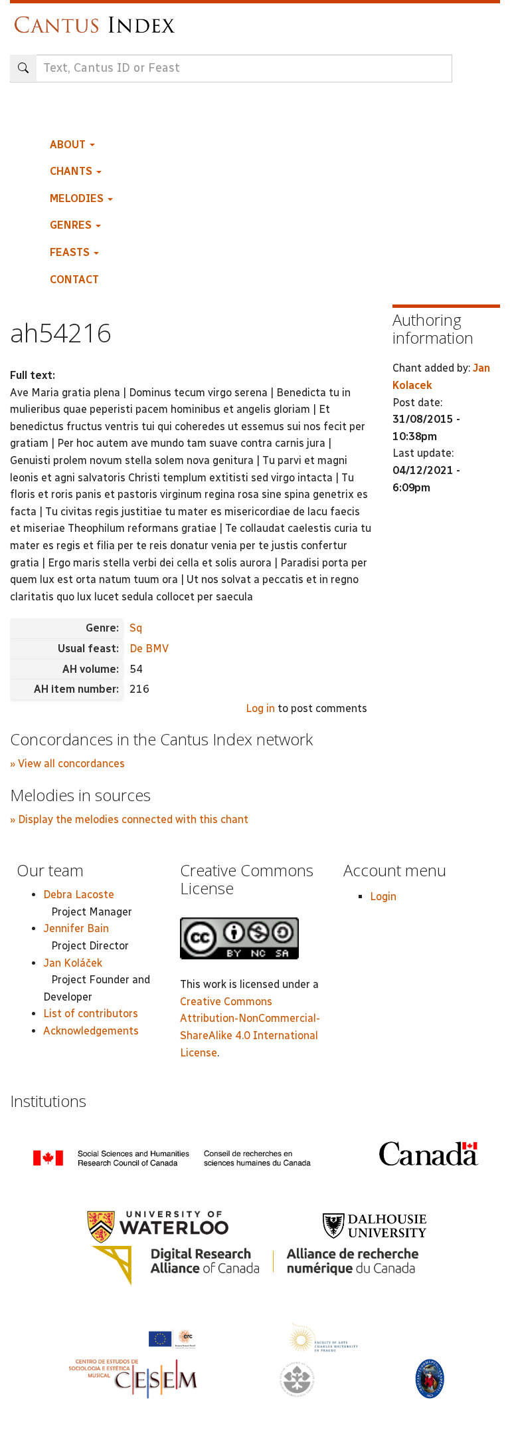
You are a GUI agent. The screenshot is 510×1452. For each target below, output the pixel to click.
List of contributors (90, 1013)
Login (383, 896)
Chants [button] (72, 171)
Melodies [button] (78, 198)
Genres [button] (72, 225)
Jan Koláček (72, 963)
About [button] (69, 144)
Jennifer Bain (76, 928)
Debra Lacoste (78, 894)
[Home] (98, 18)
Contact (74, 279)
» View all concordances (67, 763)
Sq (135, 628)
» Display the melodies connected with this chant (129, 819)
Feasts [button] (71, 252)
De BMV (149, 648)
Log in (260, 708)
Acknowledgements (91, 1031)
